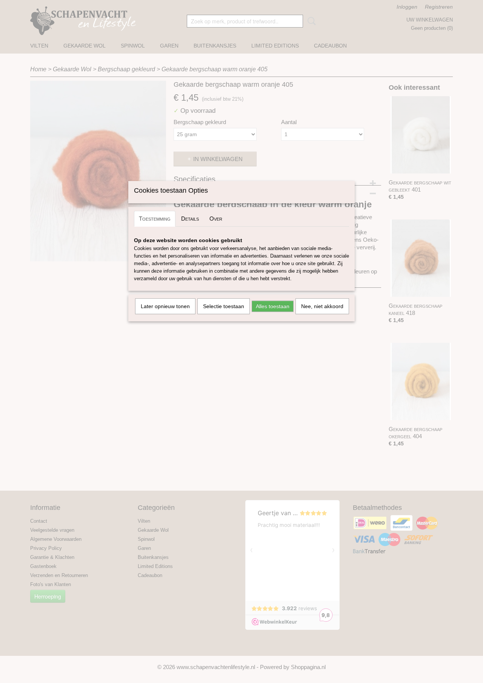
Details (190, 218)
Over (215, 218)
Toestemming (155, 218)
